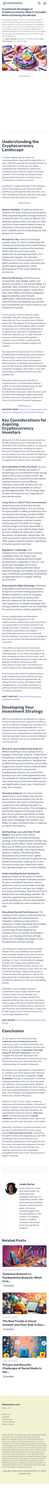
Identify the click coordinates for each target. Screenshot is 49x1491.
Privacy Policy (8, 1422)
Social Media (9, 1286)
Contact (5, 1417)
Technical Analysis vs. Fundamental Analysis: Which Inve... (22, 1277)
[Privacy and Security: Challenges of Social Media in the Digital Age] (24, 1357)
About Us (6, 1414)
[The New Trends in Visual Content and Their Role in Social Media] (24, 1313)
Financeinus (7, 1419)
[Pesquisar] (39, 3)
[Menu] (44, 3)
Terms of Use (8, 1424)
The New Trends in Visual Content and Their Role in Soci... (24, 1323)
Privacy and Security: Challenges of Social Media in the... (22, 1368)
